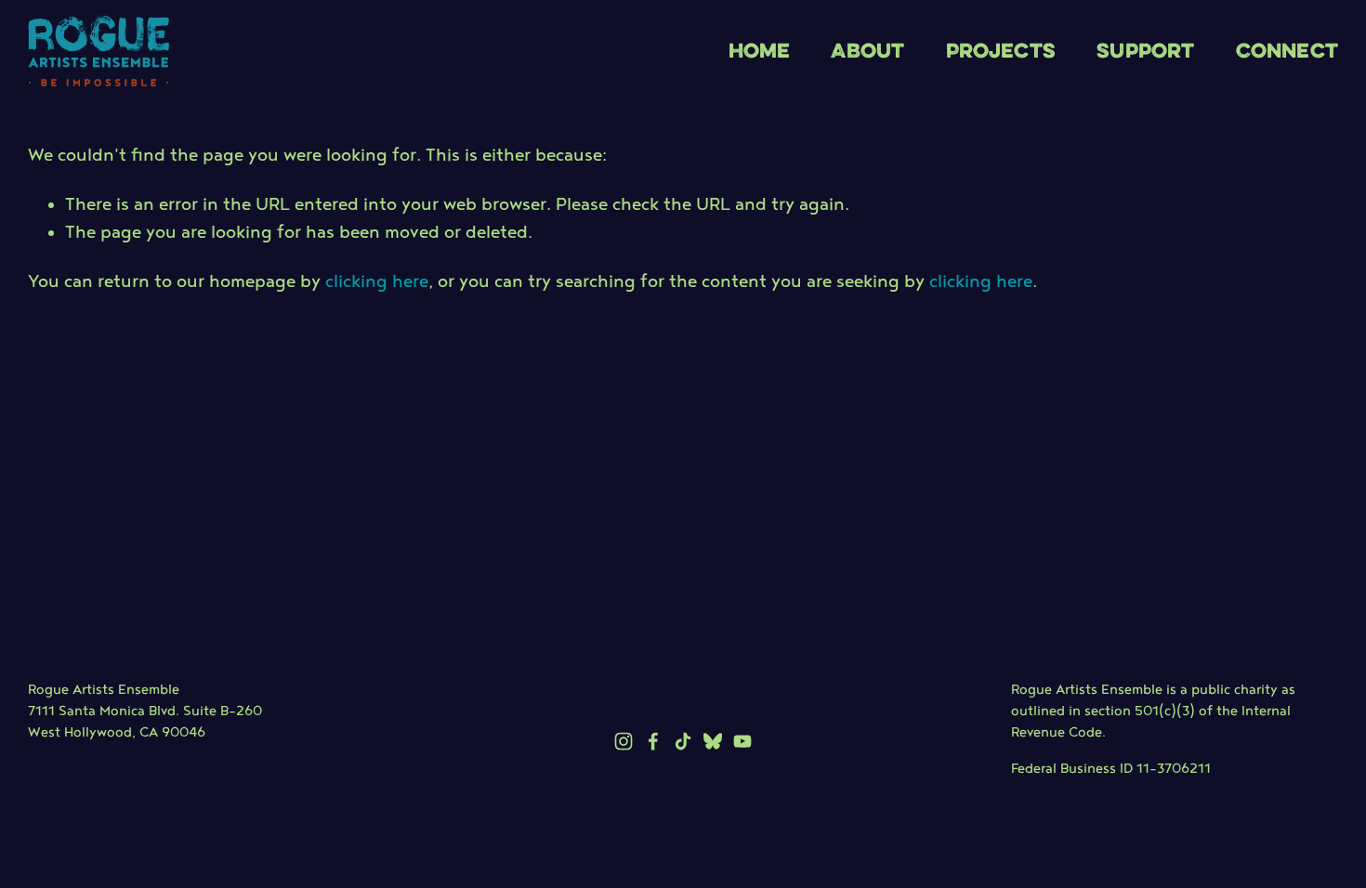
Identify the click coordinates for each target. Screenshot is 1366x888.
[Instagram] (623, 741)
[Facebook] (653, 741)
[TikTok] (683, 741)
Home (760, 49)
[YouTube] (742, 741)
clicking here (376, 283)
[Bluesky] (712, 741)
